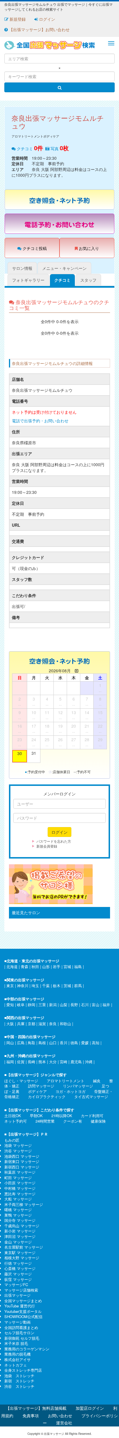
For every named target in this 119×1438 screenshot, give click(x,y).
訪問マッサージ (41, 1086)
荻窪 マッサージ (18, 1279)
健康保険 (98, 1121)
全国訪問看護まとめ (21, 1327)
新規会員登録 (46, 846)
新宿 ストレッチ (19, 1381)
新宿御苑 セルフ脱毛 (21, 1338)
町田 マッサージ (18, 1177)
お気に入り (88, 248)
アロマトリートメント (65, 1080)
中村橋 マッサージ (20, 1188)
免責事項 (31, 1415)
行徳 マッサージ (18, 1263)
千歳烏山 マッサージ (21, 1225)
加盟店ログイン (90, 1408)
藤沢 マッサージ (18, 1274)
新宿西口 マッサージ (21, 1167)
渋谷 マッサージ (18, 1150)
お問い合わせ (60, 1415)
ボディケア (37, 1091)
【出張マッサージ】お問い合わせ (39, 29)
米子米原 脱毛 (16, 1343)
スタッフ (88, 280)
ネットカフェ (15, 1365)
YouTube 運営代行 (19, 1306)
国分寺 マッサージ (20, 1220)
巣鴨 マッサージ (18, 1215)
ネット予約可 (15, 1121)
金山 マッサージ (18, 1242)
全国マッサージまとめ (23, 1300)
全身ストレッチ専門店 (23, 1370)
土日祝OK (12, 1115)
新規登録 (17, 19)
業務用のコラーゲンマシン (26, 1349)
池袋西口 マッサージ (21, 1156)
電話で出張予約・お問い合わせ (40, 421)
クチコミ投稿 (34, 248)
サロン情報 (22, 268)
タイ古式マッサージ (91, 1096)
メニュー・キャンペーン (64, 268)
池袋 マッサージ (18, 1145)
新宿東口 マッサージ (21, 1161)
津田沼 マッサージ (20, 1236)
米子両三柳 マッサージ (23, 1204)
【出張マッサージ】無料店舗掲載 (36, 1408)
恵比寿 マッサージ (20, 1193)
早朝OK (36, 1115)
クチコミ (62, 280)
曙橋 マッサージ (18, 1209)
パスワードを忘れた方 (53, 841)
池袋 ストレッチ (19, 1375)
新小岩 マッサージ (20, 1231)
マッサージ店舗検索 (21, 1290)
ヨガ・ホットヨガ (70, 1091)
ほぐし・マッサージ (21, 1080)
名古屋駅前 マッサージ (23, 1247)
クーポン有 (72, 1121)
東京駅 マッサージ (20, 1252)
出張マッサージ (17, 1295)
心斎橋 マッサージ (20, 1268)
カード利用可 (92, 1115)
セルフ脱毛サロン (19, 1332)
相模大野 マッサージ (21, 1257)
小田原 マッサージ (20, 1182)
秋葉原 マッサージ (20, 1172)
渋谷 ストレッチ (19, 1386)
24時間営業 (45, 1121)
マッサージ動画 (17, 1322)
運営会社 (64, 1423)
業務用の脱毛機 (17, 1354)
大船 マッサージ (18, 1199)
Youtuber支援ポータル (23, 1311)
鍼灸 (97, 1080)
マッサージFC (16, 1284)
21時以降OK (61, 1115)
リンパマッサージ (78, 1086)
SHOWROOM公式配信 (23, 1316)
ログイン (46, 19)
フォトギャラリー (28, 280)
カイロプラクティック (47, 1096)
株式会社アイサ (17, 1359)
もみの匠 (11, 1140)
